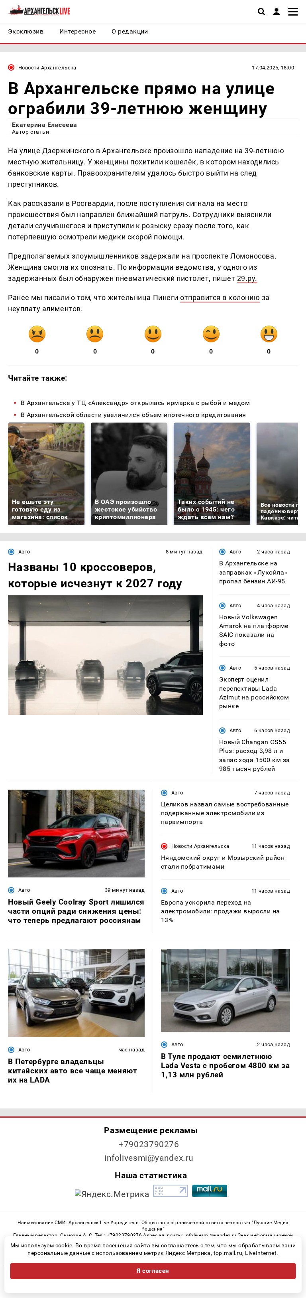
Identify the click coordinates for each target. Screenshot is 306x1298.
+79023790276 (149, 1144)
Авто (24, 552)
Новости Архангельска (47, 68)
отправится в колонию (220, 297)
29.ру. (247, 278)
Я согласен (153, 1270)
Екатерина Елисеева (44, 124)
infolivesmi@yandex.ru (149, 1158)
